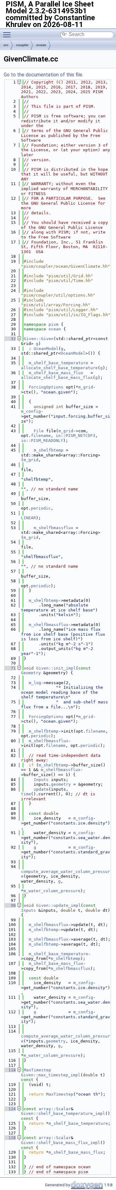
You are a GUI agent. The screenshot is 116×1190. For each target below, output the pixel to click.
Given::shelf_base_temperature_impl (63, 1113)
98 (9, 905)
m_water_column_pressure (52, 890)
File (39, 431)
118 (9, 1070)
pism (53, 324)
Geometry (31, 672)
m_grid (85, 387)
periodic (41, 508)
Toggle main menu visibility (8, 34)
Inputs (41, 779)
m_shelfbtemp (48, 450)
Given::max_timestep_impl (50, 1075)
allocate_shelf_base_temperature (59, 368)
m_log (35, 682)
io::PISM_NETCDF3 (75, 435)
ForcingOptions (46, 387)
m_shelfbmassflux (53, 527)
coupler (22, 45)
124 (9, 1108)
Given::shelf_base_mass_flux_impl (60, 1142)
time (26, 794)
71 (9, 668)
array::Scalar (55, 1108)
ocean (41, 45)
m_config (31, 411)
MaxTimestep (37, 1070)
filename (41, 435)
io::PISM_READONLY (42, 440)
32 (9, 338)
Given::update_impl (58, 905)
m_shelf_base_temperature (58, 363)
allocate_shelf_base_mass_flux (57, 377)
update (41, 789)
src (5, 45)
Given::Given (39, 338)
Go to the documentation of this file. (43, 75)
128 (9, 1137)
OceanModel (46, 348)
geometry (61, 784)
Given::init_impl (56, 668)
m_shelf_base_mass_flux (56, 372)
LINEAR (28, 518)
